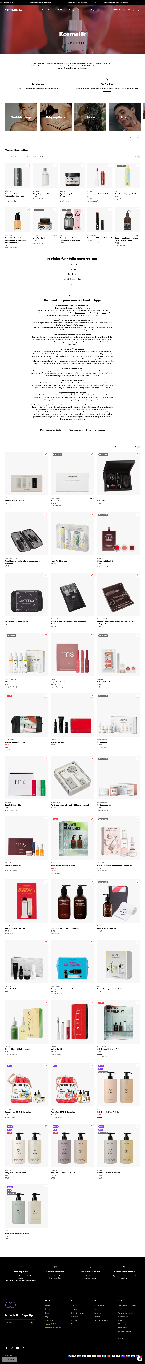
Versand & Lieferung (101, 1320)
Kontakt (47, 1305)
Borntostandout (123, 1316)
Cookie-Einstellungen (77, 1313)
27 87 (120, 1309)
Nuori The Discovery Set (60, 561)
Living (71, 10)
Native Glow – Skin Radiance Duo (19, 1049)
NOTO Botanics (37, 235)
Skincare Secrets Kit (13, 865)
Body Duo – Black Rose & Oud (63, 1172)
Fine (116, 235)
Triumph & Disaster (10, 618)
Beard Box (101, 500)
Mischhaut (72, 269)
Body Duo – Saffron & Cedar (108, 1112)
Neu (43, 10)
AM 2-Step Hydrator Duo (15, 928)
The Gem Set (102, 742)
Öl (97, 313)
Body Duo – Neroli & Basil (15, 1172)
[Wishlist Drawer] (134, 10)
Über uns (48, 1309)
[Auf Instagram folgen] (12, 1348)
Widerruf (74, 1309)
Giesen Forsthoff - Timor (11, 558)
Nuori (52, 558)
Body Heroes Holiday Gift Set (108, 1049)
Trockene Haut (72, 264)
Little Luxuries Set (12, 682)
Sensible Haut (72, 274)
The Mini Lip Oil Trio (13, 805)
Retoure (96, 1324)
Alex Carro (53, 739)
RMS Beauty (100, 558)
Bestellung (97, 1313)
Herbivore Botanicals (10, 679)
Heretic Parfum (123, 1327)
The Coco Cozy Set (104, 805)
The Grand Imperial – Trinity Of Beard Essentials (70, 805)
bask (116, 191)
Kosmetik (82, 10)
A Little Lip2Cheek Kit (105, 561)
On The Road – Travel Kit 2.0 (16, 621)
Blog (92, 10)
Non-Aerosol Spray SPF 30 (125, 193)
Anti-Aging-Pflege (72, 284)
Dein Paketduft (99, 1305)
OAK (98, 498)
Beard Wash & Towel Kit (106, 928)
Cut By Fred (8, 1109)
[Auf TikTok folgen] (22, 1348)
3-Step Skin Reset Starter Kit (62, 989)
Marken (100, 10)
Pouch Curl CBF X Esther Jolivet (63, 1112)
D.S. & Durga (122, 1324)
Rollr (61, 235)
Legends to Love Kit (59, 682)
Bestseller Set (10, 989)
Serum (104, 313)
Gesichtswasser (80, 313)
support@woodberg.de (33, 88)
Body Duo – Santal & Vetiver (108, 1172)
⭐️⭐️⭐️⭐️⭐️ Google (52, 1324)
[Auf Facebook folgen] (6, 1348)
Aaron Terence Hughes (125, 1313)
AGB (72, 1305)
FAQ (96, 1309)
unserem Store (55, 88)
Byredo (120, 1320)
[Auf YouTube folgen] (17, 1348)
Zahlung (97, 1316)
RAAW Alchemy (9, 235)
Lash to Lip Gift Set (58, 1049)
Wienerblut (121, 1338)
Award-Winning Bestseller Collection (111, 989)
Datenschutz (74, 1316)
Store (47, 1313)
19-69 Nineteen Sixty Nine (127, 1305)
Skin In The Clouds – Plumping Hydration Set (114, 865)
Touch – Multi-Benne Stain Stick (99, 238)
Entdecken (62, 10)
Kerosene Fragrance (124, 1331)
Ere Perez (89, 191)
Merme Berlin (36, 191)
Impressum (74, 1320)
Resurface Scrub (39, 238)
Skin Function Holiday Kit (15, 742)
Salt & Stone (8, 191)
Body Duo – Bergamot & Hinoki (17, 1233)
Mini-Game (49, 1320)
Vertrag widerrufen (77, 1324)
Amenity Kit (55, 500)
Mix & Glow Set (57, 742)
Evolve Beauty (63, 191)
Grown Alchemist (55, 498)
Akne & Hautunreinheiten (72, 279)
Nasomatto (121, 1335)
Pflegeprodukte (63, 310)
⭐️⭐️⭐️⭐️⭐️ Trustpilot (53, 1327)
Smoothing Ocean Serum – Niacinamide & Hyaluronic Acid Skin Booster (15, 240)
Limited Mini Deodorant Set (16, 500)
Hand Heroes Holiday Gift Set (63, 865)
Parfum (51, 10)
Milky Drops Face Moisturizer (44, 193)
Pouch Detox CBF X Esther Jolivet (18, 1112)
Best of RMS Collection (105, 682)
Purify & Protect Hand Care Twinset (65, 928)
